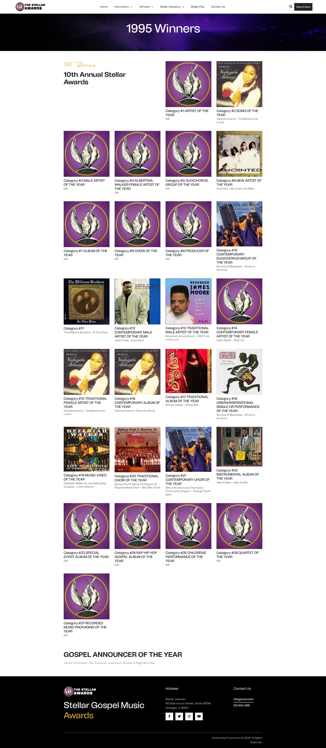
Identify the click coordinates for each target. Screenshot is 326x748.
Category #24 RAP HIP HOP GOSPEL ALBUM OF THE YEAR (136, 557)
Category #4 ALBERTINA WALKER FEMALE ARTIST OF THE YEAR (137, 184)
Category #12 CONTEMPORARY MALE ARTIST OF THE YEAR (133, 332)
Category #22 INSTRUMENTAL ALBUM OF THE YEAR (237, 474)
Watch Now (303, 6)
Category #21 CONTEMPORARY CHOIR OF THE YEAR (188, 480)
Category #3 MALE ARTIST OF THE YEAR (84, 182)
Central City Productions (226, 738)
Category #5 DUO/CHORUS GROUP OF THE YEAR (187, 182)
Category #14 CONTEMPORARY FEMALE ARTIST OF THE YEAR (237, 332)
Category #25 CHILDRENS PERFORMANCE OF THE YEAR (186, 557)
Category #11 (74, 328)
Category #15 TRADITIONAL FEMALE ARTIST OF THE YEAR (85, 403)
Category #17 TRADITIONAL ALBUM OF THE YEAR (187, 399)
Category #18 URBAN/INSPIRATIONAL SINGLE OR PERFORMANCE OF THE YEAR (238, 405)
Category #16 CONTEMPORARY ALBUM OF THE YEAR (137, 403)
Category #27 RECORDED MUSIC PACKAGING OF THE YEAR (85, 627)
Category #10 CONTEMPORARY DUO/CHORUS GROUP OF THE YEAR (236, 256)
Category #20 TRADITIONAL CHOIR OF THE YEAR (137, 478)
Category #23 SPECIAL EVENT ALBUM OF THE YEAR (86, 555)
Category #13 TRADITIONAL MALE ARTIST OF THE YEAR (187, 330)
